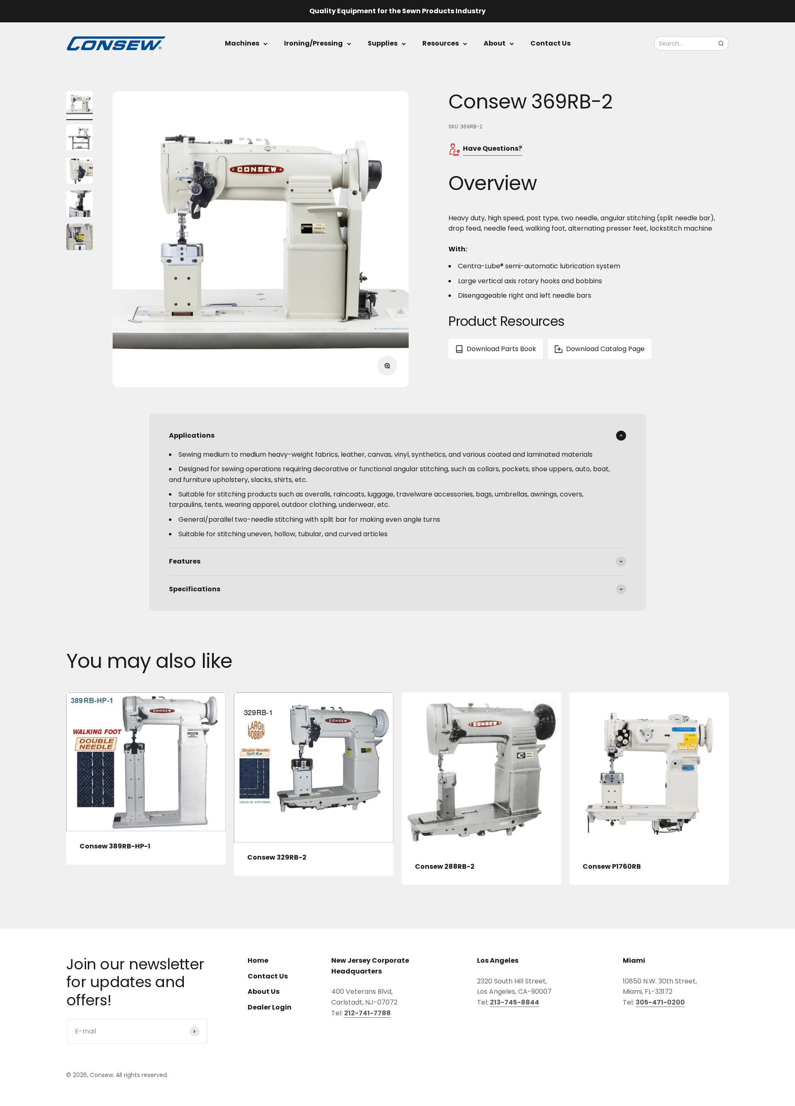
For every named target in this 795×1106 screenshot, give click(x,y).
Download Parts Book (501, 349)
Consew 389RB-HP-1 (115, 846)
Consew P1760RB (612, 866)
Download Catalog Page (605, 349)
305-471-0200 (660, 1002)
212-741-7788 (367, 1013)
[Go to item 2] (79, 138)
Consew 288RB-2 (445, 866)
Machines (242, 43)
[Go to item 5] (79, 238)
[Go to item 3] (79, 171)
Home (258, 960)
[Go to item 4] (79, 204)
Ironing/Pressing (313, 43)
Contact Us (550, 43)
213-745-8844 (514, 1002)
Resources (440, 43)
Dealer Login (270, 1007)
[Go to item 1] (79, 105)
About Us (263, 991)
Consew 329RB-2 (276, 857)
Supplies (383, 43)
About (495, 43)
